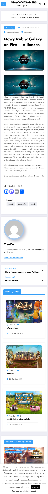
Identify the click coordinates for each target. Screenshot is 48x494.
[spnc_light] (45, 5)
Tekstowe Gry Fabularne (19, 449)
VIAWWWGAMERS (24, 2)
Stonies (10, 373)
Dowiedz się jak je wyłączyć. (24, 491)
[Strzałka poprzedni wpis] (42, 270)
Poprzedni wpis (10, 268)
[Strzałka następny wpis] (42, 280)
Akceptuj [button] (35, 487)
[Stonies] (24, 357)
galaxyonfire (30, 28)
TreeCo (9, 244)
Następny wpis (10, 277)
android (23, 28)
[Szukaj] (40, 4)
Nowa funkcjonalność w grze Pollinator (22, 272)
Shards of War (11, 280)
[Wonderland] (24, 311)
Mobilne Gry (9, 28)
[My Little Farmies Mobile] (24, 402)
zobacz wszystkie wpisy (13, 257)
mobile (37, 28)
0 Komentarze (28, 32)
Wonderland (13, 328)
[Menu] (3, 4)
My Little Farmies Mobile (18, 419)
